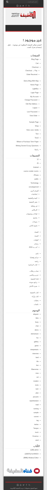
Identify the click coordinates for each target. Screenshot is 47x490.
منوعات (34, 222)
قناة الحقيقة (35, 279)
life (38, 361)
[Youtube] (20, 5)
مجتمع (35, 218)
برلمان (36, 244)
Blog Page (35, 59)
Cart (37, 63)
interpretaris (34, 349)
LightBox (35, 89)
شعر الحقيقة (33, 202)
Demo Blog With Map (31, 81)
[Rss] (29, 5)
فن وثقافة (34, 206)
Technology (35, 183)
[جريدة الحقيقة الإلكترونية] (23, 17)
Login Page (35, 93)
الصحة (36, 236)
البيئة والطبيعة (32, 198)
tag (37, 420)
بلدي (37, 253)
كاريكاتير (34, 210)
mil (38, 377)
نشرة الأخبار (33, 286)
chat (37, 326)
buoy (37, 322)
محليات (36, 300)
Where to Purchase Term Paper (28, 142)
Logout (35, 108)
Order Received (32, 74)
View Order (33, 116)
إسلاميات (34, 194)
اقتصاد (36, 232)
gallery (36, 342)
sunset (36, 416)
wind (37, 440)
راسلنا (37, 149)
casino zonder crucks (31, 171)
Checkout (35, 67)
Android (36, 167)
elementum (35, 334)
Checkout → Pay (31, 70)
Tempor (36, 428)
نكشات (36, 304)
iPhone (36, 175)
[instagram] (17, 5)
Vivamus (35, 436)
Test (37, 134)
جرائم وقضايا (34, 257)
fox (37, 338)
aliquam (36, 314)
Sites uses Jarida (32, 130)
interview (35, 353)
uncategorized (34, 187)
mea (37, 373)
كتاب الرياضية (32, 265)
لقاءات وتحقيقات (31, 214)
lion (37, 365)
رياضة (37, 261)
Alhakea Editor (33, 458)
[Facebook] (26, 5)
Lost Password (32, 112)
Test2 (37, 138)
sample (36, 412)
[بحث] (7, 2)
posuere (36, 397)
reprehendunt (34, 401)
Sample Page (34, 122)
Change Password (31, 100)
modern (36, 381)
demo (37, 330)
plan (37, 393)
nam (37, 389)
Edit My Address (31, 104)
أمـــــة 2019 (33, 247)
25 (38, 163)
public (36, 179)
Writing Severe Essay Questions (27, 146)
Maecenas (35, 369)
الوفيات (36, 240)
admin (36, 450)
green (37, 346)
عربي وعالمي (34, 275)
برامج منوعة (33, 282)
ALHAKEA (35, 454)
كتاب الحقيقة (34, 293)
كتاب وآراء (35, 296)
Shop (37, 126)
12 (38, 159)
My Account (34, 97)
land (37, 357)
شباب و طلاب (34, 271)
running (36, 409)
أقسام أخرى (34, 191)
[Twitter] (23, 5)
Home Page (34, 85)
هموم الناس (33, 226)
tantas (36, 424)
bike (37, 318)
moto (37, 385)
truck (37, 432)
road (37, 405)
